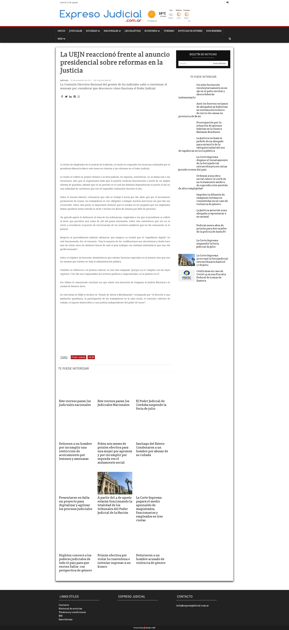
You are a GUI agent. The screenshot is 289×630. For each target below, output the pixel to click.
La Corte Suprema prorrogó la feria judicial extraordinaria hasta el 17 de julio (212, 260)
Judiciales (75, 30)
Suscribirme (213, 30)
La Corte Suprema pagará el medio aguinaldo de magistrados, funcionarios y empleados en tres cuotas (149, 509)
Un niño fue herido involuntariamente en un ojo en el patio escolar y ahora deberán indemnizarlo (202, 91)
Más (60, 38)
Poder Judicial (78, 357)
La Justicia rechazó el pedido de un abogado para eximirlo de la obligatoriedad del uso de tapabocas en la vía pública (201, 144)
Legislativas (133, 30)
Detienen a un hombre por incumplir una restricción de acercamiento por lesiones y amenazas (75, 451)
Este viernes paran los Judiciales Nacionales (113, 403)
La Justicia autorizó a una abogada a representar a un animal (211, 213)
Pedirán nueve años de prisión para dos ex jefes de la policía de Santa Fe (211, 228)
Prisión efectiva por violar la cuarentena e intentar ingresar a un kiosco (114, 560)
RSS (60, 615)
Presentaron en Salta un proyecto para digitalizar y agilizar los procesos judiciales (75, 503)
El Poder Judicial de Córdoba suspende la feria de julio (151, 404)
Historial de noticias (70, 608)
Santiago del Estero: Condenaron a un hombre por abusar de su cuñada (152, 449)
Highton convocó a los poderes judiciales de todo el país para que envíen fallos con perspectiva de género (75, 562)
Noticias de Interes (190, 30)
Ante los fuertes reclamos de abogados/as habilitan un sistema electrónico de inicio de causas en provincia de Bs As (203, 110)
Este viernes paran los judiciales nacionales (75, 403)
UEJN (91, 357)
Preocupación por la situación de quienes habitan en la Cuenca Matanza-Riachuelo (209, 127)
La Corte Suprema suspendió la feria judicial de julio (207, 243)
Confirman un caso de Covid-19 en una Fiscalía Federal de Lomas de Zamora (211, 276)
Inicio (61, 30)
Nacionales (111, 30)
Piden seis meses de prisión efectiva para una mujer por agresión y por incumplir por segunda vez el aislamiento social (115, 453)
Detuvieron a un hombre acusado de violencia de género (150, 559)
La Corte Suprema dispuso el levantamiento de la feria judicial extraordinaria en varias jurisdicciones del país (203, 163)
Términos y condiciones (72, 612)
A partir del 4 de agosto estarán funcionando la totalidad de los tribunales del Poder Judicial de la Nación (115, 505)
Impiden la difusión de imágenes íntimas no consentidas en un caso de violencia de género (212, 199)
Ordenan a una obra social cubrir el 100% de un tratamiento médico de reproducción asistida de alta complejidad (203, 182)
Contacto (64, 604)
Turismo (169, 30)
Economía (151, 30)
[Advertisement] (115, 330)
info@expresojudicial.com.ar (192, 605)
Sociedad (92, 30)
